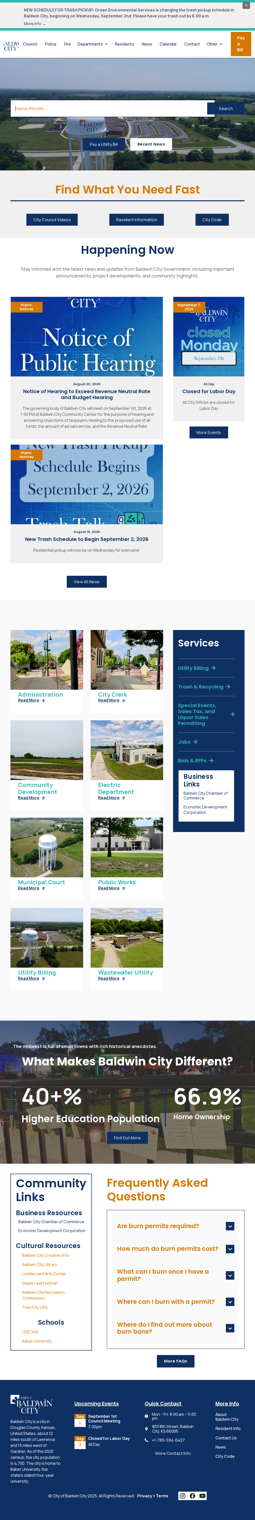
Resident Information (136, 219)
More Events (208, 432)
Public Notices (26, 307)
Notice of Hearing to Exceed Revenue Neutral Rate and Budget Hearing (86, 394)
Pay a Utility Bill (104, 144)
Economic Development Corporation (205, 809)
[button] (93, 44)
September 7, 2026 (189, 307)
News (147, 44)
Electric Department (116, 788)
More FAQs (175, 1361)
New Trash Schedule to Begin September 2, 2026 (86, 539)
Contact (192, 44)
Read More (31, 700)
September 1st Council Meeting (104, 1418)
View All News (87, 581)
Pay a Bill (241, 44)
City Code (212, 219)
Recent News (151, 144)
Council (30, 44)
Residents (124, 44)
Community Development (37, 788)
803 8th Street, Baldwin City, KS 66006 (173, 1429)
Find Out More (127, 1138)
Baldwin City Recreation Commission (43, 1295)
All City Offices (100, 1450)
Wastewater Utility (125, 972)
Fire (67, 44)
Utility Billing (37, 972)
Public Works (117, 882)
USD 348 (30, 1332)
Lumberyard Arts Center (44, 1273)
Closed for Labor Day (209, 391)
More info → (35, 23)
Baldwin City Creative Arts (45, 1255)
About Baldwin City (227, 1417)
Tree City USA (35, 1307)
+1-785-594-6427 (168, 1440)
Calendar (168, 44)
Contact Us (226, 1438)
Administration (40, 694)
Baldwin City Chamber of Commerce (206, 795)
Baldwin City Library (39, 1264)
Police (51, 44)
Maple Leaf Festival (39, 1283)
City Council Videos (52, 219)
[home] (11, 44)
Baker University (37, 1341)
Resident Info (228, 1428)
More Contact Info (173, 1453)
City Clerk (112, 694)
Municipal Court (41, 882)
